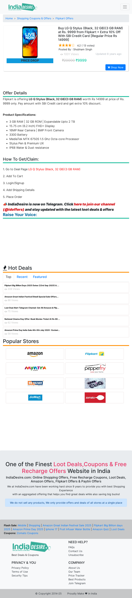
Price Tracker (76, 575)
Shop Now (116, 67)
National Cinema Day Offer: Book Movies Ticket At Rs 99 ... (32, 319)
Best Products (76, 579)
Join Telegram (77, 583)
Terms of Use (20, 571)
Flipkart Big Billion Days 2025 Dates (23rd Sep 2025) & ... (32, 285)
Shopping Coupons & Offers (34, 18)
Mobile (22, 525)
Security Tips (20, 575)
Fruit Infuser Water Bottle (75, 529)
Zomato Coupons (27, 533)
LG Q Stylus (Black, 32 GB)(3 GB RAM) (54, 169)
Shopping (34, 525)
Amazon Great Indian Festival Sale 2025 (67, 525)
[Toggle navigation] (124, 7)
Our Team (74, 571)
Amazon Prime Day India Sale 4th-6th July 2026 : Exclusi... (32, 330)
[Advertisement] (66, 80)
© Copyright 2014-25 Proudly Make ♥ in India (66, 593)
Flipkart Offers (64, 18)
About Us (74, 567)
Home (9, 18)
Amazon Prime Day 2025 (28, 529)
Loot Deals (117, 529)
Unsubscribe (76, 555)
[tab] (8, 277)
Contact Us (75, 551)
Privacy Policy (20, 567)
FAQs (71, 547)
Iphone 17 (51, 529)
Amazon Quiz (101, 529)
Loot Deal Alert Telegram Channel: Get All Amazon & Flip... (32, 308)
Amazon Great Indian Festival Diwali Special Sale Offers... (32, 296)
